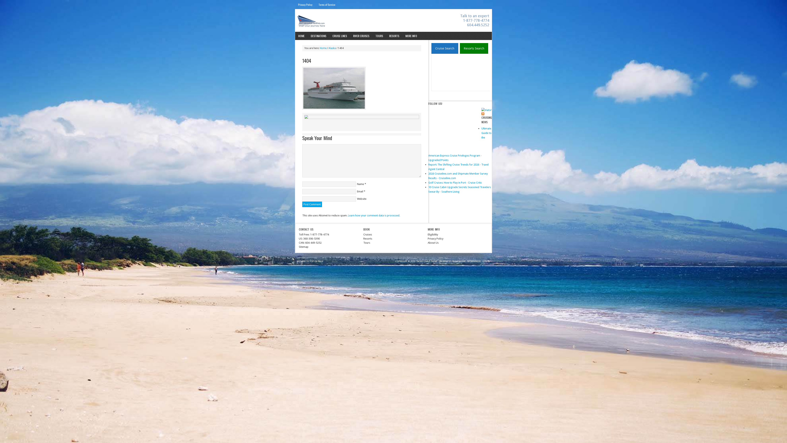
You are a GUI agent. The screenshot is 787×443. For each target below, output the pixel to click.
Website (361, 198)
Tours (379, 36)
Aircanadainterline (331, 21)
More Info (411, 36)
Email (360, 191)
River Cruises (361, 36)
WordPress (474, 261)
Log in (486, 261)
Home (301, 36)
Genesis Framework (453, 261)
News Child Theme (427, 261)
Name (360, 184)
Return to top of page (310, 261)
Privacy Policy (305, 4)
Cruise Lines (339, 36)
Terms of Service (326, 4)
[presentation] (444, 48)
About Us (433, 242)
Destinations (318, 36)
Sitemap (303, 246)
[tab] (444, 48)
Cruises (367, 234)
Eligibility (433, 234)
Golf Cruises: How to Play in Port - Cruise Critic (455, 182)
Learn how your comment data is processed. (374, 215)
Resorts (394, 36)
